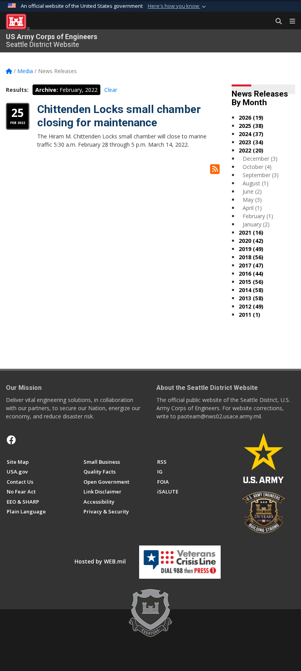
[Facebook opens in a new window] (11, 440)
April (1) (252, 208)
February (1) (258, 216)
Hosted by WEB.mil (100, 561)
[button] (177, 6)
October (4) (257, 166)
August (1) (255, 183)
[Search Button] (276, 21)
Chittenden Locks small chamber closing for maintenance (119, 116)
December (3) (260, 158)
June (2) (252, 191)
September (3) (261, 175)
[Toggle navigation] (289, 21)
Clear (110, 89)
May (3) (252, 199)
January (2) (256, 224)
